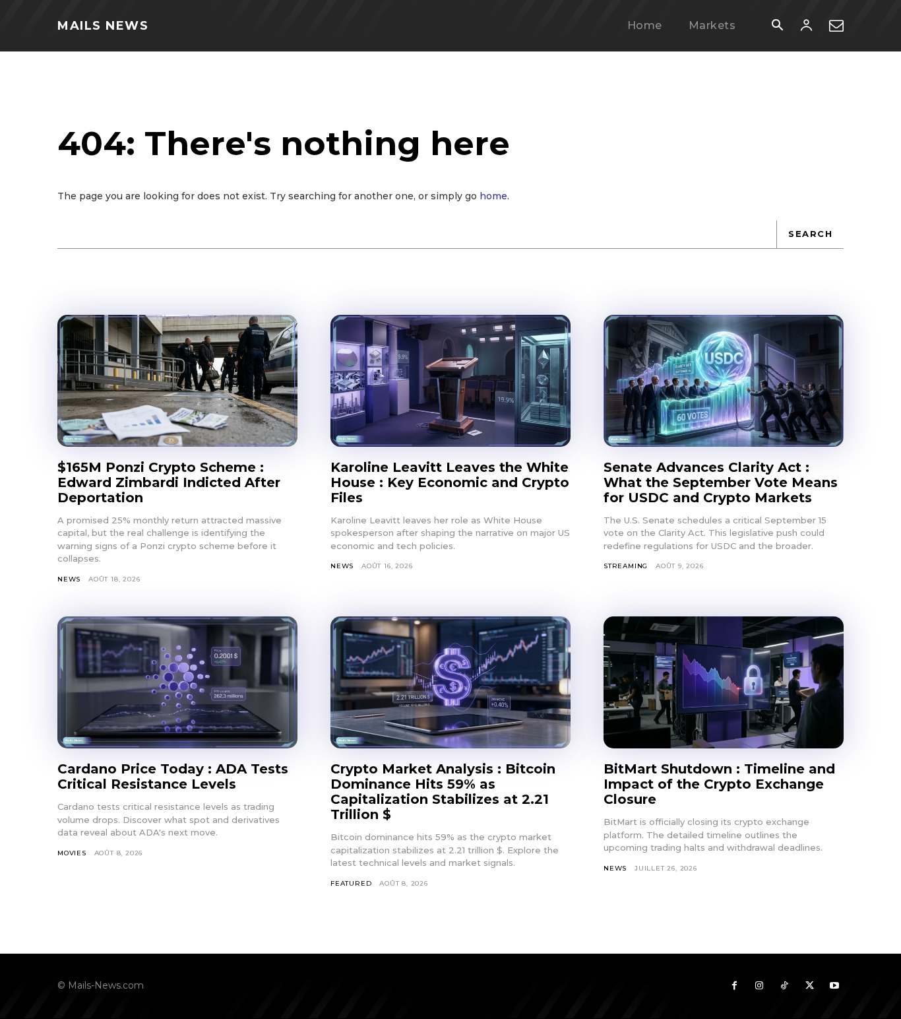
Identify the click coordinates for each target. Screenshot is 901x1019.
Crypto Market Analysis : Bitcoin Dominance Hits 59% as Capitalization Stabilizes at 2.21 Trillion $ (442, 791)
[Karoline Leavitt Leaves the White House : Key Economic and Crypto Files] (450, 381)
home (493, 196)
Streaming (626, 566)
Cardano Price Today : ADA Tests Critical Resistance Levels (172, 776)
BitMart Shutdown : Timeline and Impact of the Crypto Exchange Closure (719, 784)
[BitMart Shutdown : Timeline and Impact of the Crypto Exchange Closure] (724, 682)
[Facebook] (734, 986)
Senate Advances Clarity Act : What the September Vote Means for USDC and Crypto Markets (721, 482)
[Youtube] (834, 986)
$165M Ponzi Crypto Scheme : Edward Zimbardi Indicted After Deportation (168, 482)
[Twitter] (809, 986)
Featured (350, 883)
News (68, 579)
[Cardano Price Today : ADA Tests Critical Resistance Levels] (177, 682)
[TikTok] (784, 986)
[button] (777, 26)
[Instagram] (759, 986)
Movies (71, 853)
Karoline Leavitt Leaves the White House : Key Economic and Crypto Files (449, 482)
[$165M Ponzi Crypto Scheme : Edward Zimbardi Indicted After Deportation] (177, 381)
